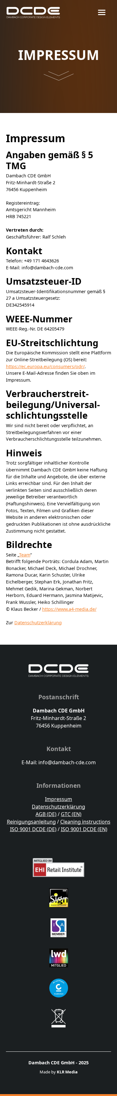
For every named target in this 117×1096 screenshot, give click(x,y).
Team (24, 555)
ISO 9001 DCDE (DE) (33, 829)
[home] (33, 12)
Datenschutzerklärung (38, 623)
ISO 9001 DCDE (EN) (84, 829)
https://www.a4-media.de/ (69, 609)
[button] (105, 12)
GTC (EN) (71, 814)
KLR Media (67, 1072)
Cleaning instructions (85, 821)
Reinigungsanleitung (31, 821)
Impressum (58, 799)
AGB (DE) (46, 814)
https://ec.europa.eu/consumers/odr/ (45, 366)
